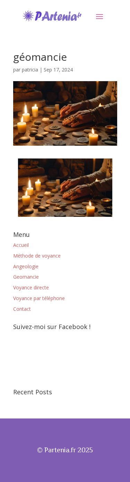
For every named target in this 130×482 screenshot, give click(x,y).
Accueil (21, 245)
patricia (30, 69)
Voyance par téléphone (39, 298)
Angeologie (25, 266)
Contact (22, 309)
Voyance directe (31, 287)
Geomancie (26, 276)
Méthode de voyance (37, 255)
